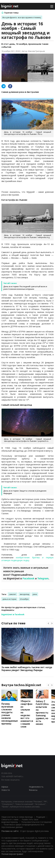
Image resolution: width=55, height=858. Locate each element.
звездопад (24, 594)
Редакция (40, 817)
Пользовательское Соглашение (36, 822)
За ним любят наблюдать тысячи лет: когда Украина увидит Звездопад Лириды (26, 669)
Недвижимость (36, 786)
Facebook (28, 578)
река (35, 594)
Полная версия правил (12, 854)
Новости (5, 790)
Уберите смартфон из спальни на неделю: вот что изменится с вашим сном (27, 713)
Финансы (33, 790)
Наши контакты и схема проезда (17, 817)
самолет (12, 594)
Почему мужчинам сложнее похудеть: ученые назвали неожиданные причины (9, 713)
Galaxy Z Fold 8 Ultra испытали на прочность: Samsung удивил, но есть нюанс (42, 712)
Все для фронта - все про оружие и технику (22, 17)
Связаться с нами (9, 819)
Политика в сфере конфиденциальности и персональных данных (22, 825)
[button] (48, 623)
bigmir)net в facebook (12, 614)
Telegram (43, 578)
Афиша (4, 786)
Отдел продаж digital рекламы (34, 831)
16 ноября (24, 599)
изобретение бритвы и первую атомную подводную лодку (27, 559)
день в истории (9, 599)
